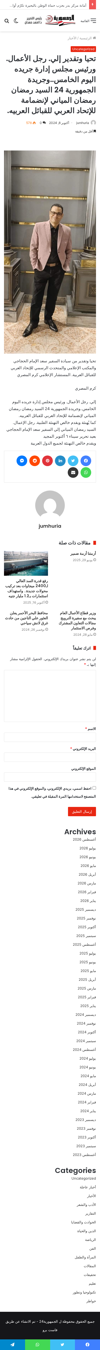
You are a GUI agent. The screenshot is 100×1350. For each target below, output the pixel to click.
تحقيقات (90, 1274)
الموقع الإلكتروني (83, 768)
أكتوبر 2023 (87, 1137)
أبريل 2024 (87, 1084)
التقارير (90, 1213)
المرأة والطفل (85, 1257)
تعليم (92, 1283)
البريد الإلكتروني (83, 748)
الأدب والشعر (86, 1204)
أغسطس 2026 (84, 839)
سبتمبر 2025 (86, 936)
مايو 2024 (88, 1076)
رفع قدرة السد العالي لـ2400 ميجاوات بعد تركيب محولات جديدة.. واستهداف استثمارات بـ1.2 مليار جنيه (26, 588)
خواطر (91, 1301)
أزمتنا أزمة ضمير (83, 553)
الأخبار (72, 38)
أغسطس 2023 (84, 1155)
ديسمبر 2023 (85, 1119)
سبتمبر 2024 (86, 1041)
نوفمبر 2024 (86, 1023)
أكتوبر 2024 (87, 1032)
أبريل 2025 (87, 979)
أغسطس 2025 (84, 944)
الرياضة (90, 1239)
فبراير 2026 (87, 892)
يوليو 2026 (87, 848)
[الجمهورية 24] (50, 20)
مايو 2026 (88, 865)
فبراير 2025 (87, 997)
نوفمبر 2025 (86, 918)
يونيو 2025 (87, 962)
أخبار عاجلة (88, 1187)
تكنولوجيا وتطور (84, 1292)
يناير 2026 (88, 900)
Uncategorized (83, 49)
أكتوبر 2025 (87, 927)
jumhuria (82, 123)
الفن (92, 1248)
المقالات (90, 1266)
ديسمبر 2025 (85, 909)
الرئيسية (86, 38)
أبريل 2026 (87, 874)
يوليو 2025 (87, 953)
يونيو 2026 (87, 857)
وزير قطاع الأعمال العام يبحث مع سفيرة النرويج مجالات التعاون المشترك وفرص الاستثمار (77, 620)
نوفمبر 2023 (86, 1128)
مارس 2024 (87, 1093)
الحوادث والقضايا (83, 1222)
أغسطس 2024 (84, 1049)
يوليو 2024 (87, 1058)
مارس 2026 (87, 883)
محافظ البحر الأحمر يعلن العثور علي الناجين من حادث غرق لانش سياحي (26, 618)
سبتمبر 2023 (86, 1146)
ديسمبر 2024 (85, 1014)
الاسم (90, 728)
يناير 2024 (88, 1111)
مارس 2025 (87, 988)
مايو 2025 (88, 971)
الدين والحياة (86, 1231)
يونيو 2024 (87, 1067)
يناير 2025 (88, 1006)
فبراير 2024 (87, 1102)
